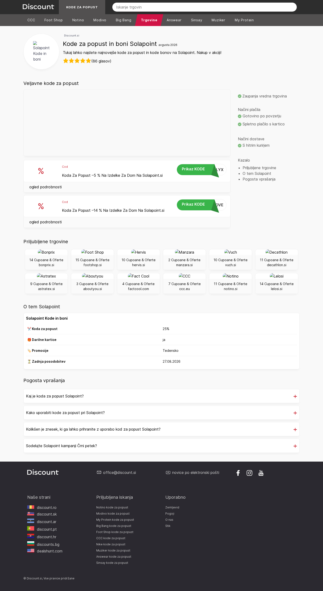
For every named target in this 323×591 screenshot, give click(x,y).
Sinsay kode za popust (112, 563)
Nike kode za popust (110, 544)
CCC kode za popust (110, 538)
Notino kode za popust (112, 507)
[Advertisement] (127, 123)
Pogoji (169, 513)
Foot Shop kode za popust (114, 532)
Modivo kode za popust (113, 513)
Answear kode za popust (113, 556)
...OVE (202, 204)
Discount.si (71, 35)
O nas (169, 519)
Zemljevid (172, 507)
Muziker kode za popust (113, 550)
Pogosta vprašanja (259, 179)
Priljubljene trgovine (259, 167)
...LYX (202, 169)
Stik (167, 526)
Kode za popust (82, 7)
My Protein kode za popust (115, 519)
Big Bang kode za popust (113, 526)
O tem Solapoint (257, 173)
